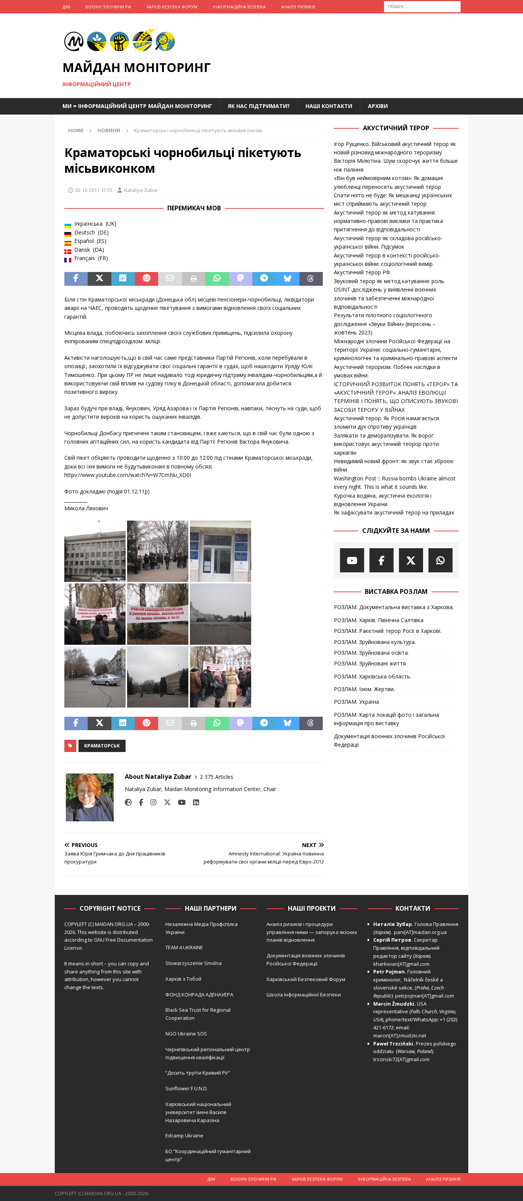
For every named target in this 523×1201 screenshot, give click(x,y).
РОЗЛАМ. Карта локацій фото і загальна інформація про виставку (386, 719)
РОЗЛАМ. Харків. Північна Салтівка (378, 620)
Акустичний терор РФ (362, 272)
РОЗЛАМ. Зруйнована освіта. (371, 652)
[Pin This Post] (146, 279)
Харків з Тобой (183, 978)
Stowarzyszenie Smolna (193, 963)
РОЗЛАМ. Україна (356, 701)
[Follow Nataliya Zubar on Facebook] (138, 802)
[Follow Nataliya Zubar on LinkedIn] (193, 802)
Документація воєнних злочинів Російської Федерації (389, 740)
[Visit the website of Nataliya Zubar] (128, 802)
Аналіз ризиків (298, 7)
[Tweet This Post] (99, 279)
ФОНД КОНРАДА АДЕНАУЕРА (199, 994)
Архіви (378, 106)
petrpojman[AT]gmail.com (424, 995)
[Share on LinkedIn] (123, 279)
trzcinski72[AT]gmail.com (402, 1059)
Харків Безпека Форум (172, 7)
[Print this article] (193, 279)
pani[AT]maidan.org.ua (420, 932)
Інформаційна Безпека (239, 7)
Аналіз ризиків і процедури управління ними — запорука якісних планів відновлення (311, 932)
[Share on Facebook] (76, 279)
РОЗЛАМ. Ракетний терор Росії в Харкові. (387, 630)
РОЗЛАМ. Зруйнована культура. (375, 642)
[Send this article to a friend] (169, 279)
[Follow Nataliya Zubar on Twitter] (164, 802)
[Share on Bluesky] (287, 279)
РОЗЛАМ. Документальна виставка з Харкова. (394, 607)
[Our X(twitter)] (411, 560)
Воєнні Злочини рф (108, 7)
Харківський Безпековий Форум (305, 979)
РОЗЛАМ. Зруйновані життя (370, 663)
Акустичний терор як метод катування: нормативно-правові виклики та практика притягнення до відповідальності (388, 221)
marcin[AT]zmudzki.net (399, 1035)
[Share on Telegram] (264, 279)
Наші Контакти (329, 106)
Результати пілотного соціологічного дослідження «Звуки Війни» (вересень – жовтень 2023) (385, 323)
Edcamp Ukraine (184, 1135)
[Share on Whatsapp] (217, 279)
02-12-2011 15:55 (94, 190)
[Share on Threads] (311, 279)
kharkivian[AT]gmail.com (401, 963)
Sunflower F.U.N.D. (186, 1088)
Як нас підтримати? (259, 106)
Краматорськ (102, 745)
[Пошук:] (422, 6)
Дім (66, 7)
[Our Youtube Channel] (352, 560)
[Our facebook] (381, 560)
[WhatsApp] (440, 560)
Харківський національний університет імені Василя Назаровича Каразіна (198, 1112)
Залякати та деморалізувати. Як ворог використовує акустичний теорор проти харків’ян (386, 444)
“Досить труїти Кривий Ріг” (197, 1072)
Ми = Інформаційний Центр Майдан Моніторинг (137, 106)
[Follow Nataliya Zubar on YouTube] (179, 802)
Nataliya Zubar (141, 190)
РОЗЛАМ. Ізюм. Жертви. (364, 689)
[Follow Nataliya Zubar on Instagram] (151, 802)
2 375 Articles (216, 776)
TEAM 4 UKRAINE (184, 947)
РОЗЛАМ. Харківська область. (372, 676)
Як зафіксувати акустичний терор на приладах (394, 512)
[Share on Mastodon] (240, 279)
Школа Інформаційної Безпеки (303, 994)
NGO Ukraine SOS (186, 1033)
